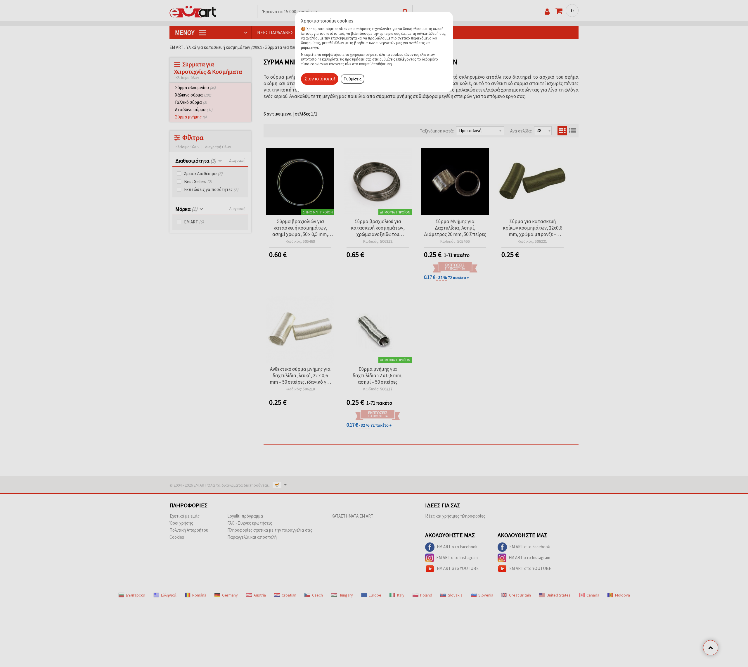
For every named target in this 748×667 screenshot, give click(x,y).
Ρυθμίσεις (352, 79)
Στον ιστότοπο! (319, 78)
